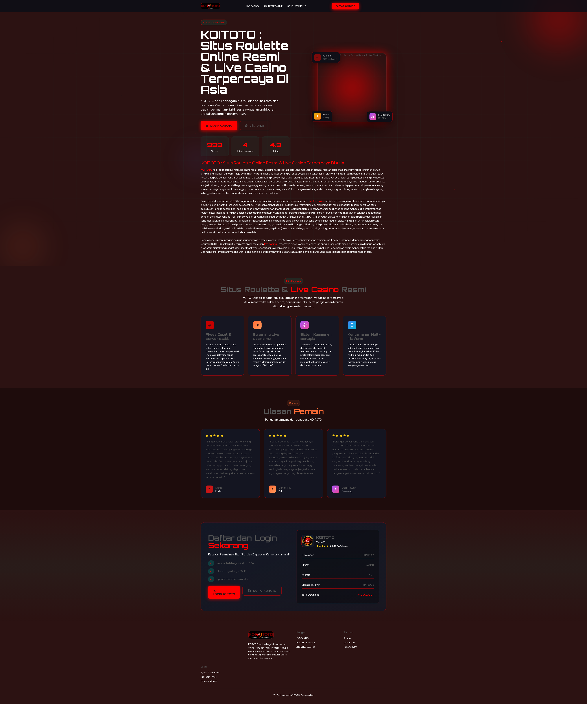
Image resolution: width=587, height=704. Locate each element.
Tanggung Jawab (209, 681)
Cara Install (349, 642)
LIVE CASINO (252, 6)
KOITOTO (206, 169)
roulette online (316, 201)
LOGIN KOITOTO (221, 125)
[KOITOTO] (210, 6)
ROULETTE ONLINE (273, 6)
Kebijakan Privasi (209, 676)
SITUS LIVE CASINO (296, 6)
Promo (347, 638)
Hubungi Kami (350, 646)
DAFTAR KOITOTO (345, 6)
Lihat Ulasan (257, 125)
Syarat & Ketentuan (210, 672)
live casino (270, 244)
